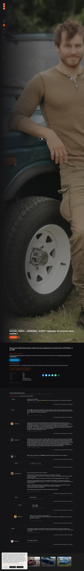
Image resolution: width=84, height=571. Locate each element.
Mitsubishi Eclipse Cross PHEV (32, 565)
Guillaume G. (17, 440)
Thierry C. (13, 399)
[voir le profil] (12, 423)
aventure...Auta (53, 442)
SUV (23, 373)
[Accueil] (4, 6)
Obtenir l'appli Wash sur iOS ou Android (20, 368)
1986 (23, 375)
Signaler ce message (31, 404)
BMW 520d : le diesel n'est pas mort (49, 565)
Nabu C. (13, 410)
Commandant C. (18, 473)
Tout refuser (12, 567)
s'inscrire (18, 396)
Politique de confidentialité (7, 563)
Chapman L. (16, 423)
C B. (15, 456)
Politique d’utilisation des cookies (17, 563)
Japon (30, 379)
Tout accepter (20, 567)
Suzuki (24, 374)
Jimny (24, 377)
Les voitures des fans (26, 378)
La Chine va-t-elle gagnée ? (63, 565)
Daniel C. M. (16, 541)
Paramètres (6, 567)
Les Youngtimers (26, 379)
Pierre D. (20, 505)
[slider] (36, 343)
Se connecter (12, 396)
